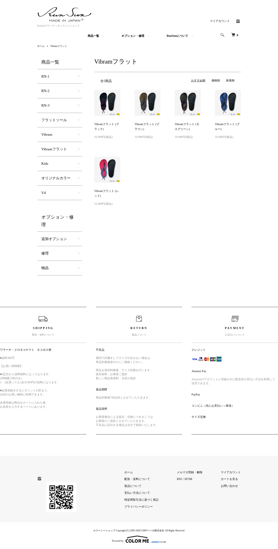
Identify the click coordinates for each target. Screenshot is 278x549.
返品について (132, 485)
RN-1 (45, 76)
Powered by (118, 540)
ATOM (188, 479)
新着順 (230, 80)
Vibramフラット (58, 46)
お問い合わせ (229, 485)
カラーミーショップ (104, 530)
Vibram (46, 134)
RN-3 (45, 105)
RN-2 (45, 91)
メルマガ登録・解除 (189, 472)
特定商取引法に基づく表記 (141, 499)
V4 (43, 193)
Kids (44, 163)
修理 (45, 253)
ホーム (41, 46)
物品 (45, 268)
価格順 (215, 80)
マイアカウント (220, 21)
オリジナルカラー (56, 178)
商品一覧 (93, 35)
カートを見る (229, 479)
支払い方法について (137, 492)
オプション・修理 (132, 35)
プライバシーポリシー (138, 506)
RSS (179, 479)
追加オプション (54, 239)
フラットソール (54, 120)
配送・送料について (137, 479)
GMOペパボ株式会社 (152, 530)
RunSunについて (177, 35)
